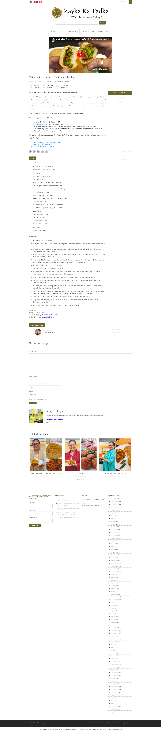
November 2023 (115, 566)
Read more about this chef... (55, 419)
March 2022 (114, 622)
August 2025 (114, 513)
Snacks (51, 317)
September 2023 (115, 571)
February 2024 (114, 557)
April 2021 (113, 650)
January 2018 (114, 684)
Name (33, 376)
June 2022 (113, 613)
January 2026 (114, 499)
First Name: (32, 502)
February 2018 (114, 681)
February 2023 (114, 591)
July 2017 (113, 700)
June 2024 (113, 546)
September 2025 (115, 510)
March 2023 (114, 588)
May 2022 (113, 616)
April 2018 (113, 678)
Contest (84, 31)
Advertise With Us (103, 31)
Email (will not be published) (38, 384)
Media (64, 2)
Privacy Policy (121, 723)
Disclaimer (103, 723)
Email (118, 151)
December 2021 (115, 630)
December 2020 (115, 661)
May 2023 (113, 583)
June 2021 (113, 647)
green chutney (51, 106)
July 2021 (113, 644)
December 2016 (115, 706)
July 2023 (113, 577)
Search (102, 23)
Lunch (46, 317)
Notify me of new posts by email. (38, 399)
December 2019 (115, 672)
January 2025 (114, 529)
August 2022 (114, 608)
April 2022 (113, 619)
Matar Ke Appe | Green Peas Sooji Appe (47, 142)
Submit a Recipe (122, 2)
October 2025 (114, 507)
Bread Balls (45, 473)
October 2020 (114, 667)
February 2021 (114, 656)
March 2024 (114, 555)
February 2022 (114, 625)
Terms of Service (111, 723)
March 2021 (114, 653)
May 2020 (113, 670)
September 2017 (115, 695)
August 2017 (114, 698)
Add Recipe (72, 31)
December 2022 (115, 597)
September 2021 (115, 639)
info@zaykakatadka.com (97, 499)
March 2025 (114, 527)
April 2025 (113, 524)
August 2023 (114, 574)
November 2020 (115, 664)
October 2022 (114, 602)
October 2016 (114, 709)
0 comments (66, 81)
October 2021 (114, 636)
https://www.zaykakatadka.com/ (91, 505)
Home (53, 31)
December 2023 (115, 563)
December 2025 (115, 501)
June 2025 (113, 518)
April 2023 (113, 585)
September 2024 (115, 538)
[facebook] (31, 2)
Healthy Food (47, 315)
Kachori (55, 315)
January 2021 (114, 658)
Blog (92, 31)
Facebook (31, 723)
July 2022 (113, 611)
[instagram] (41, 2)
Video (49, 81)
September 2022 (115, 605)
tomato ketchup (38, 106)
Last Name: (32, 510)
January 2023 (114, 594)
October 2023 (114, 569)
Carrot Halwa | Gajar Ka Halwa (43, 147)
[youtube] (36, 2)
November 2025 (115, 504)
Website (31, 391)
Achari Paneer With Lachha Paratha (80, 473)
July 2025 (113, 515)
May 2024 (113, 549)
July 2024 (113, 543)
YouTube (37, 723)
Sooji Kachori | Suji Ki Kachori (43, 144)
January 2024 (114, 560)
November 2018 (115, 675)
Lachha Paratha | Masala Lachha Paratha (115, 473)
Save (124, 151)
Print (130, 151)
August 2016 (114, 712)
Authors (56, 2)
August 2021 (114, 642)
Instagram (43, 723)
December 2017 (115, 686)
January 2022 (114, 628)
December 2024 (115, 532)
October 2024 (114, 535)
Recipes (60, 31)
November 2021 (115, 633)
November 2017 (115, 689)
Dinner (41, 317)
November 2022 (115, 599)
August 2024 (114, 541)
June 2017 (113, 703)
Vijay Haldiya (57, 81)
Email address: (33, 517)
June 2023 (113, 580)
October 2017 (114, 692)
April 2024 (113, 552)
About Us (48, 2)
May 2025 (113, 521)
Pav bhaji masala (38, 124)
